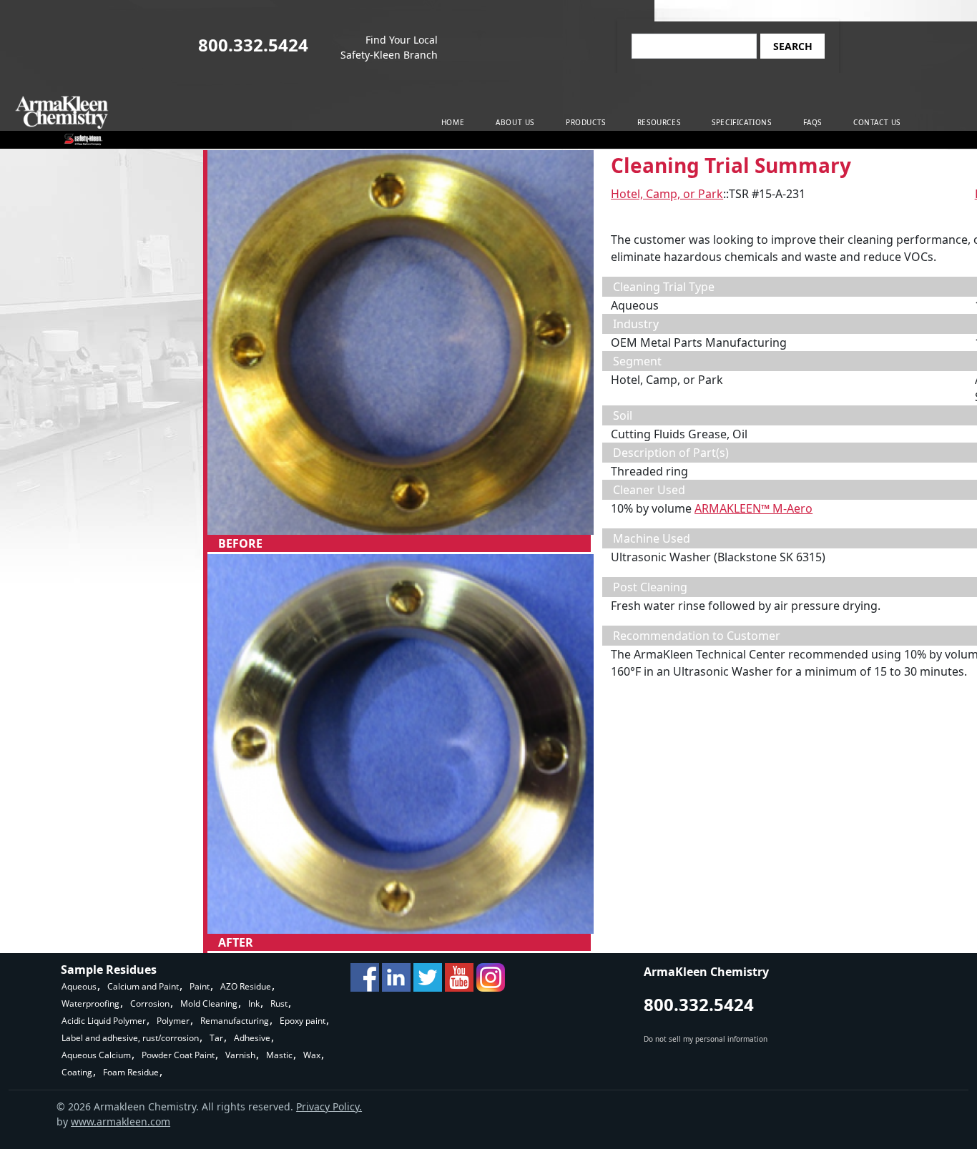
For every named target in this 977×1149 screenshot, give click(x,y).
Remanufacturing (234, 1021)
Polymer (173, 1021)
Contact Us (876, 122)
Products (586, 122)
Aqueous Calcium (96, 1055)
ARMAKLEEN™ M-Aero (753, 508)
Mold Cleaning (208, 1003)
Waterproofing (90, 1003)
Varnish (240, 1055)
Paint (200, 986)
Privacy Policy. (329, 1106)
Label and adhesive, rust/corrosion (130, 1038)
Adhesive (252, 1038)
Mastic (279, 1055)
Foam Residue (131, 1072)
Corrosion (150, 1003)
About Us (515, 122)
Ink (254, 1003)
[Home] (62, 120)
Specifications (741, 122)
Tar (216, 1038)
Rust (279, 1003)
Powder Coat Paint (178, 1055)
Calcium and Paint (143, 986)
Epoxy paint (302, 1021)
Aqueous (79, 986)
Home (452, 122)
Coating (77, 1072)
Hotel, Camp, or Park (667, 194)
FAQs (812, 122)
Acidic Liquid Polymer (104, 1021)
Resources (658, 122)
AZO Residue (245, 986)
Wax (311, 1055)
